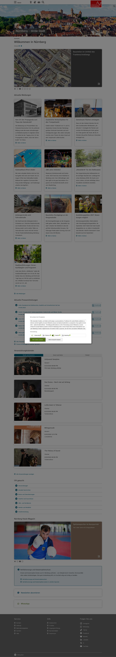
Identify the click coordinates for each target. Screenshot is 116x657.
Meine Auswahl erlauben (55, 339)
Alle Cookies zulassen (37, 339)
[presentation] (40, 335)
